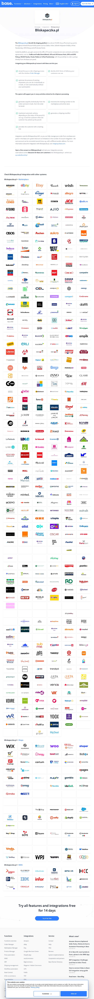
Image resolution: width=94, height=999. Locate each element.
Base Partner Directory (56, 962)
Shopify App (27, 955)
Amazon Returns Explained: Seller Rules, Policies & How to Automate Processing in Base (79, 943)
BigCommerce (28, 962)
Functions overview (10, 941)
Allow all (73, 993)
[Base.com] (7, 3)
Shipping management (11, 965)
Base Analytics (8, 979)
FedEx (25, 972)
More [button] (51, 4)
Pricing (45, 4)
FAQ (50, 948)
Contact (51, 941)
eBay (25, 944)
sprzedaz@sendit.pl (21, 155)
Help (50, 944)
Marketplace (24, 179)
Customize (45, 993)
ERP (5, 962)
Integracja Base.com (59, 144)
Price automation (9, 955)
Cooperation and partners (56, 958)
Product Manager (9, 951)
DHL (25, 979)
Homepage (37, 27)
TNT (25, 976)
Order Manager (35, 73)
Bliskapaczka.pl (23, 43)
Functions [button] (17, 4)
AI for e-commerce (10, 976)
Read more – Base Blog (76, 976)
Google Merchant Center (31, 951)
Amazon (26, 941)
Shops (21, 740)
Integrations (37, 4)
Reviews (51, 951)
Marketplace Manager (11, 948)
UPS (25, 969)
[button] (62, 4)
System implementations (56, 955)
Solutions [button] (27, 4)
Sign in (76, 4)
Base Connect (8, 972)
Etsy (25, 948)
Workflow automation (11, 969)
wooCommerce (28, 958)
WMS (21, 865)
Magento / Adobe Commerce (32, 965)
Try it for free (47, 918)
